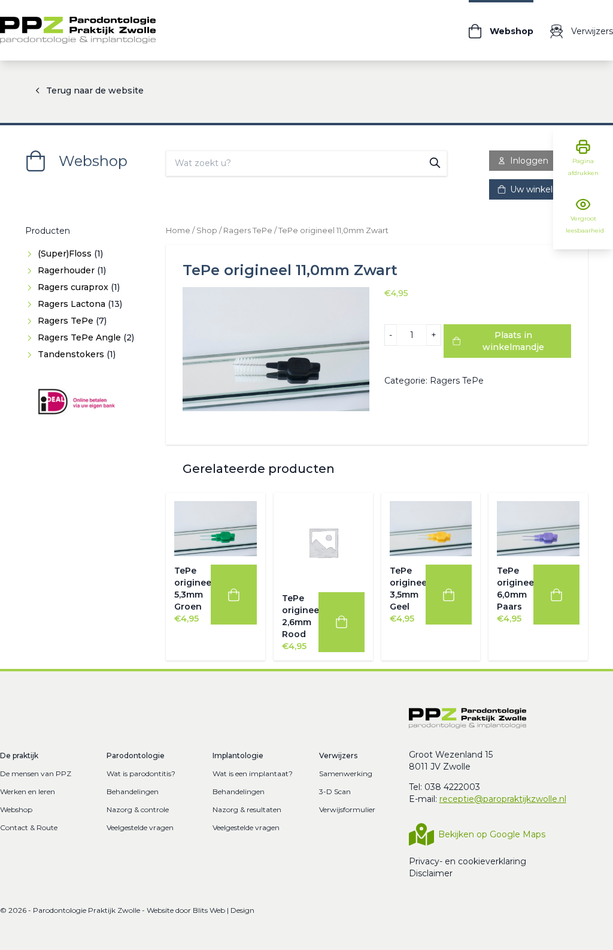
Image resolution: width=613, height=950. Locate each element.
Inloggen (529, 160)
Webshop (16, 809)
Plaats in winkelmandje (513, 341)
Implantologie (238, 755)
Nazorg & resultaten (247, 809)
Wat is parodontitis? (141, 773)
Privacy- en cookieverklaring (467, 861)
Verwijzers (338, 755)
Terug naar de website (95, 90)
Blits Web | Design (223, 910)
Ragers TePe (247, 230)
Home (178, 230)
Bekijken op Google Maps (491, 834)
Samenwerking (345, 773)
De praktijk (19, 755)
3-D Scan (335, 791)
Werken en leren (27, 791)
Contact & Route (28, 827)
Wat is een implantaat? (253, 773)
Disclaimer (431, 873)
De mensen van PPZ (35, 773)
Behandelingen (133, 791)
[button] (234, 595)
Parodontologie (136, 755)
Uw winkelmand (543, 189)
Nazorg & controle (138, 809)
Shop (206, 230)
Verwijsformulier (347, 809)
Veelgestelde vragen (140, 827)
